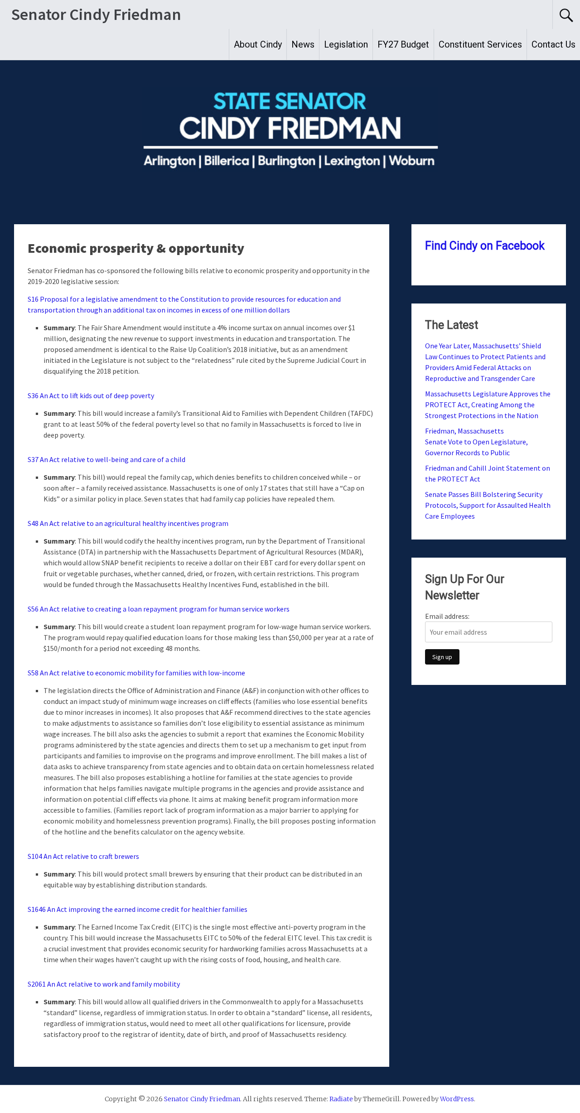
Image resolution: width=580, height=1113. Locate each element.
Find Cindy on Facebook (485, 245)
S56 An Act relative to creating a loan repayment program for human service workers (159, 608)
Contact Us (553, 44)
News (302, 44)
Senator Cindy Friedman (96, 14)
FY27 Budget (403, 44)
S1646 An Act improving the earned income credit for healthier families (137, 909)
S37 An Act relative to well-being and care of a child (106, 459)
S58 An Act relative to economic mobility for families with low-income (136, 672)
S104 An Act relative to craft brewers (83, 856)
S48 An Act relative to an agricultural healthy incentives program (128, 523)
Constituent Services (480, 44)
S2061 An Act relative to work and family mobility (104, 983)
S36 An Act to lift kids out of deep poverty (91, 395)
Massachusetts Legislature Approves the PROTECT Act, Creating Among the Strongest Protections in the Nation (488, 404)
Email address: (447, 616)
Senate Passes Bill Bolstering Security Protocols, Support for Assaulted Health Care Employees (488, 505)
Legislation (346, 44)
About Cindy (258, 44)
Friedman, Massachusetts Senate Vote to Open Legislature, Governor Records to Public (476, 441)
